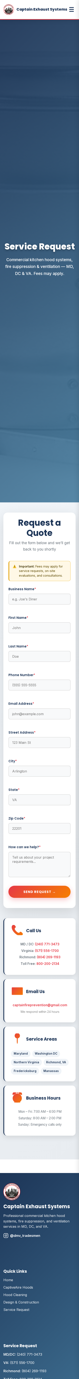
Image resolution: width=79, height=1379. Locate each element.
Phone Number (21, 675)
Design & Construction (21, 1302)
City (12, 761)
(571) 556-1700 (47, 951)
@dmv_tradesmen (25, 1235)
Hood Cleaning (15, 1295)
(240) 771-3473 (47, 944)
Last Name (18, 646)
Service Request (16, 1310)
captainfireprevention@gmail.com (40, 1005)
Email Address (21, 703)
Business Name (22, 589)
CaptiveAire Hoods (18, 1287)
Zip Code (16, 818)
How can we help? (24, 847)
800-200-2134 (47, 964)
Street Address (22, 732)
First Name (18, 617)
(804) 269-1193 (48, 957)
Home (8, 1280)
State (14, 790)
